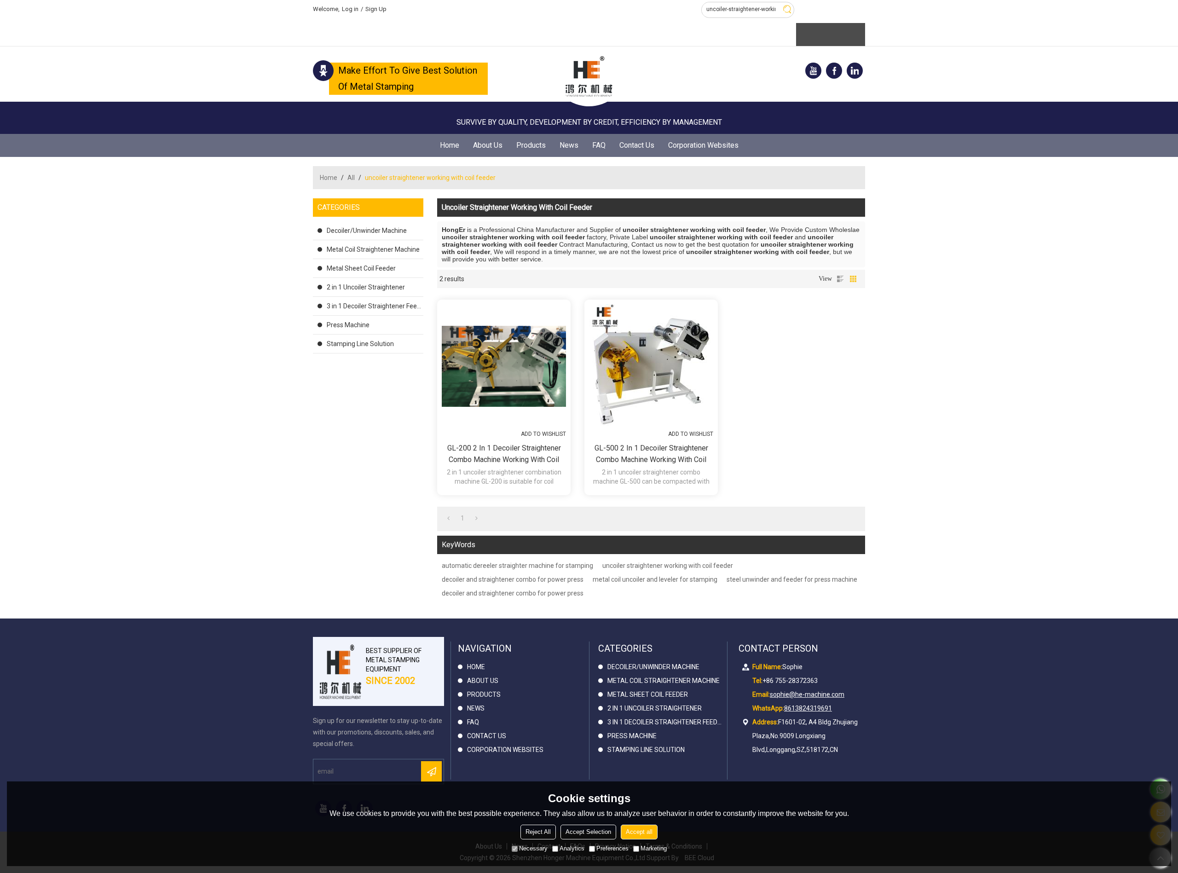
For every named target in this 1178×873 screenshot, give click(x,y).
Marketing (654, 848)
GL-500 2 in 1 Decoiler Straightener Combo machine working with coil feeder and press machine (651, 454)
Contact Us (636, 145)
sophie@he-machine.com (807, 694)
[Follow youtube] (813, 71)
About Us (487, 145)
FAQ (599, 145)
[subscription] (431, 771)
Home (449, 145)
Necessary (533, 848)
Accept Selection (588, 831)
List (840, 278)
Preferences (612, 848)
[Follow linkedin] (855, 71)
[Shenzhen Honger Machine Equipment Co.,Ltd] (589, 76)
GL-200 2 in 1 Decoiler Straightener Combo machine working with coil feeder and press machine (504, 454)
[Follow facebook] (834, 71)
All (351, 177)
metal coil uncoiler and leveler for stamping (655, 579)
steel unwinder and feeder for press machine (792, 579)
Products (531, 145)
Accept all (639, 831)
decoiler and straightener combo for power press (512, 579)
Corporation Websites (703, 145)
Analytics (572, 848)
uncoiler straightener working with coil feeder (667, 565)
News (569, 145)
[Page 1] (448, 518)
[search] (787, 9)
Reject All (538, 831)
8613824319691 (808, 708)
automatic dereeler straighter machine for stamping (517, 565)
